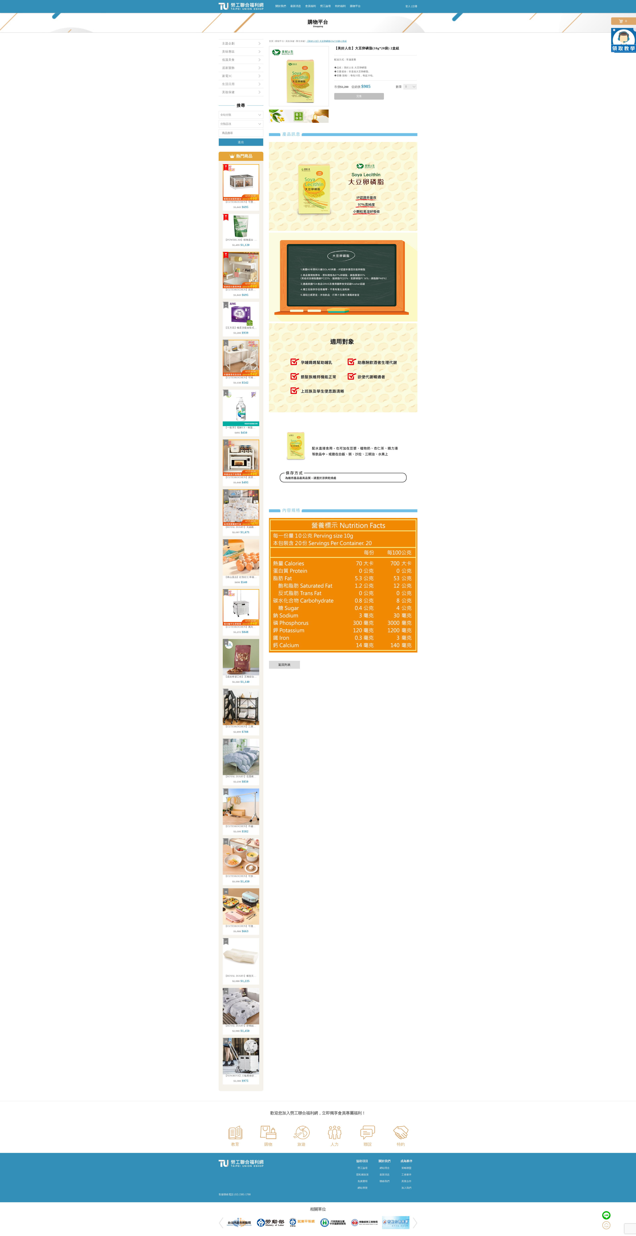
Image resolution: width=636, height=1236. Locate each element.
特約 (401, 1144)
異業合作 (406, 1181)
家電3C (227, 76)
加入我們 (406, 1188)
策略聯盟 (406, 1168)
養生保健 (300, 41)
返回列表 (284, 664)
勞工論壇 (325, 6)
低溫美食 (228, 59)
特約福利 (340, 6)
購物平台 (355, 6)
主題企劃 (228, 43)
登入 (407, 6)
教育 (235, 1144)
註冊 (414, 6)
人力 (335, 1144)
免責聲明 (363, 1181)
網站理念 (385, 1168)
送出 (241, 142)
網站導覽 (363, 1188)
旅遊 (301, 1144)
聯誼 (368, 1144)
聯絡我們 (385, 1181)
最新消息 (295, 6)
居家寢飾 (228, 68)
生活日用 (228, 84)
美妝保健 (228, 92)
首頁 (271, 41)
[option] (241, 187)
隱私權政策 (362, 1174)
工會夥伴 (406, 1174)
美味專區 (228, 51)
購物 (268, 1144)
